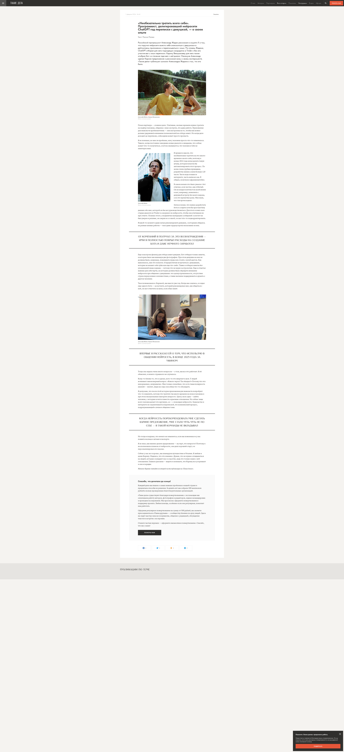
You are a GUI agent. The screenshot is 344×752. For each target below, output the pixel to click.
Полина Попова (148, 37)
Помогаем (292, 3)
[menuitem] (3, 3)
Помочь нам (336, 3)
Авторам (261, 3)
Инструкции (302, 3)
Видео (311, 3)
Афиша (318, 3)
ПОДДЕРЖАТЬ (318, 746)
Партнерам (270, 3)
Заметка (216, 14)
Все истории (281, 3)
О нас (253, 3)
